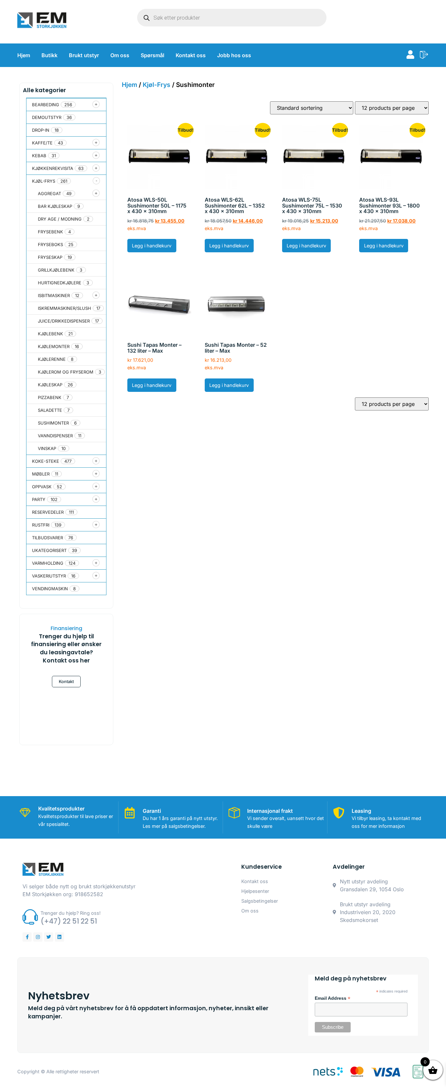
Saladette (50, 410)
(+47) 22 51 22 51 (68, 921)
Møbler (41, 474)
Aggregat (49, 193)
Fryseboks (50, 244)
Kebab (39, 155)
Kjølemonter (54, 346)
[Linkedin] (59, 937)
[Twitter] (48, 937)
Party (38, 499)
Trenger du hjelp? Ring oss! (70, 913)
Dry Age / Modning (60, 219)
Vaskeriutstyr (49, 575)
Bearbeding (45, 104)
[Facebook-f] (27, 937)
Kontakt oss (191, 55)
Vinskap (47, 448)
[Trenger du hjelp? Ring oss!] (30, 917)
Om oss (119, 55)
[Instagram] (37, 937)
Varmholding (47, 563)
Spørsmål (152, 55)
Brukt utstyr (84, 55)
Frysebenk (50, 231)
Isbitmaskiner (54, 295)
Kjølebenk (50, 333)
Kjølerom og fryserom (65, 372)
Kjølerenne (52, 359)
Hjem (23, 55)
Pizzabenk (49, 397)
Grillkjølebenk (56, 270)
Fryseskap (50, 257)
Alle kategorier (44, 90)
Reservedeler (48, 512)
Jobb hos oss (234, 55)
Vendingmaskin (50, 588)
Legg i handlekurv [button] (151, 245)
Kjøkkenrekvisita (52, 168)
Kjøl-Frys (43, 181)
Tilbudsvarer (47, 537)
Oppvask (42, 486)
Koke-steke (45, 461)
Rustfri (40, 524)
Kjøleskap (50, 384)
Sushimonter (53, 423)
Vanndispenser (55, 435)
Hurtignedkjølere (59, 282)
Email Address (332, 998)
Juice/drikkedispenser (64, 321)
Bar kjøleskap (55, 206)
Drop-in (40, 130)
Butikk (49, 55)
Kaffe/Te (42, 142)
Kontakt (66, 681)
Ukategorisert (49, 550)
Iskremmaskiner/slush (64, 308)
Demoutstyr (46, 117)
